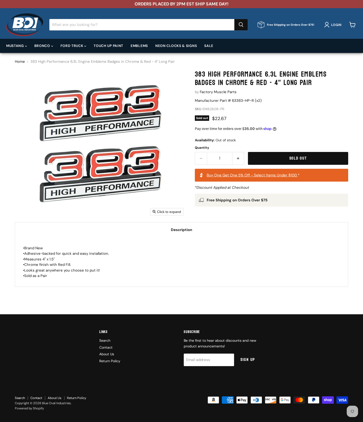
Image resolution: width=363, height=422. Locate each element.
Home (20, 62)
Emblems (139, 45)
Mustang (15, 45)
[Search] (241, 24)
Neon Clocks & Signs (176, 45)
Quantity (202, 147)
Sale (208, 45)
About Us (106, 354)
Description (181, 229)
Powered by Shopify (29, 408)
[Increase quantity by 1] (238, 158)
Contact (106, 347)
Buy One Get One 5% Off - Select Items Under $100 (252, 175)
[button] (333, 25)
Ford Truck (72, 45)
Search (104, 340)
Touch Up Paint (108, 45)
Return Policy (109, 361)
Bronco (42, 45)
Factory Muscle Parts (218, 91)
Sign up (248, 359)
